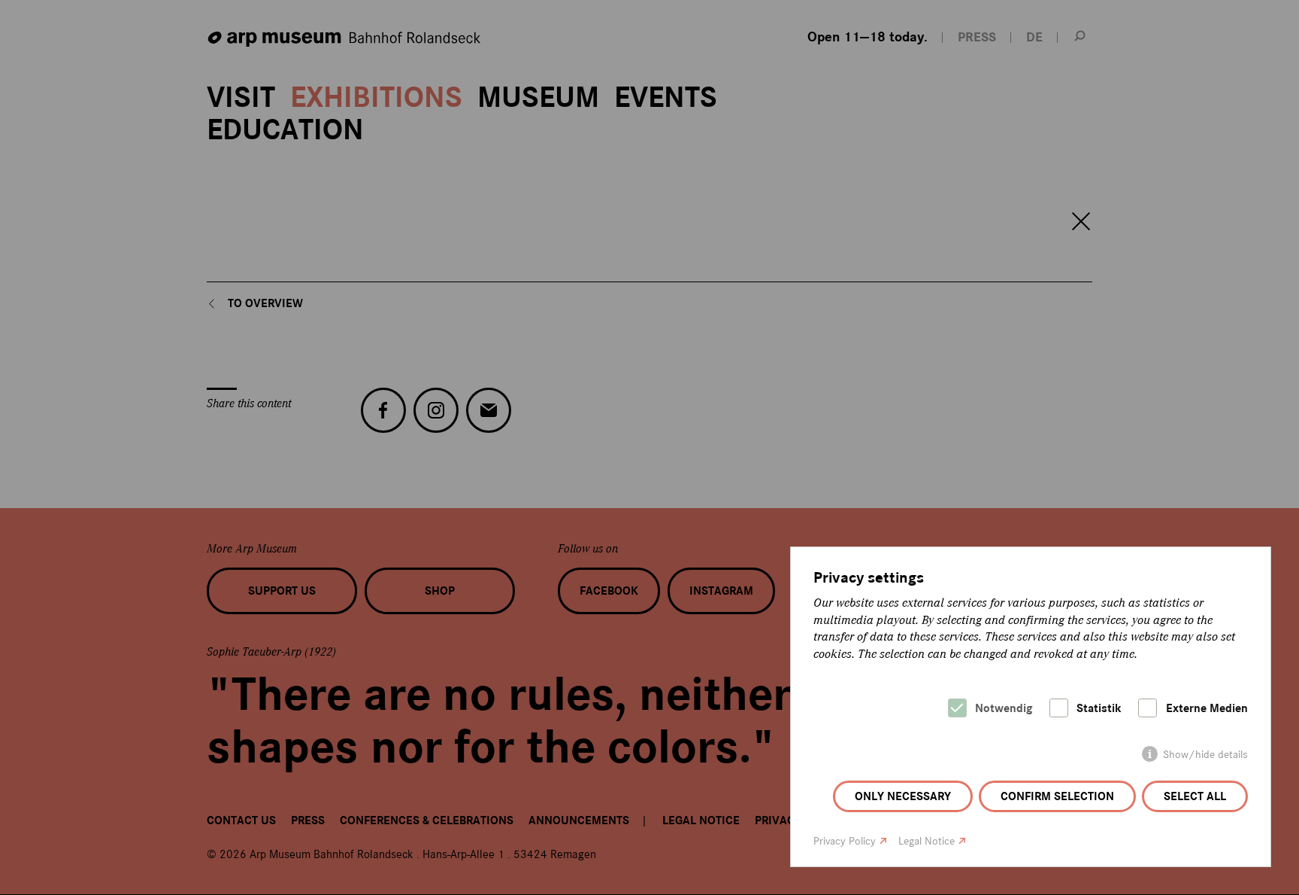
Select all (1195, 796)
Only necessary (903, 796)
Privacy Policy (844, 841)
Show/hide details (1205, 754)
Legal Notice (926, 841)
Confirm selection (1057, 796)
